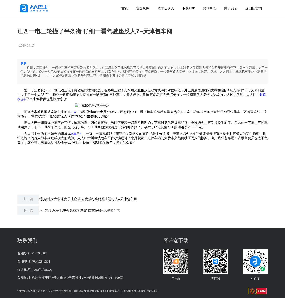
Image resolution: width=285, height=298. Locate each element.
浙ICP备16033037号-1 (112, 290)
